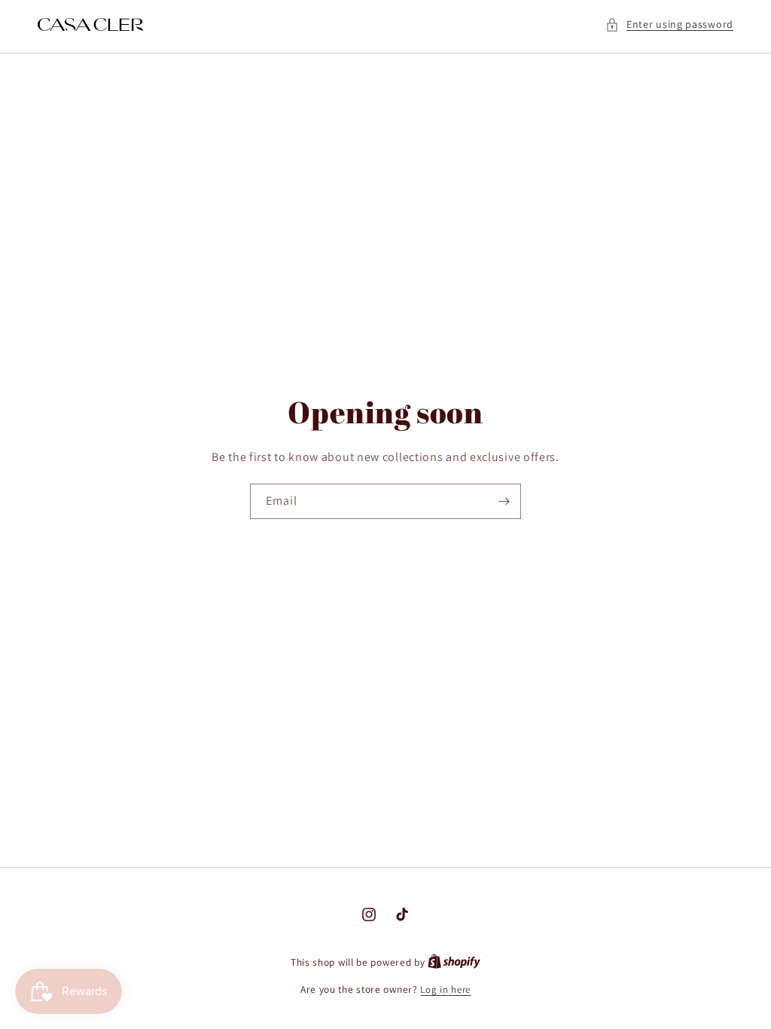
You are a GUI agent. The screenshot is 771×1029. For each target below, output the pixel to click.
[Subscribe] (503, 501)
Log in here (445, 989)
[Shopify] (454, 962)
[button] (669, 24)
